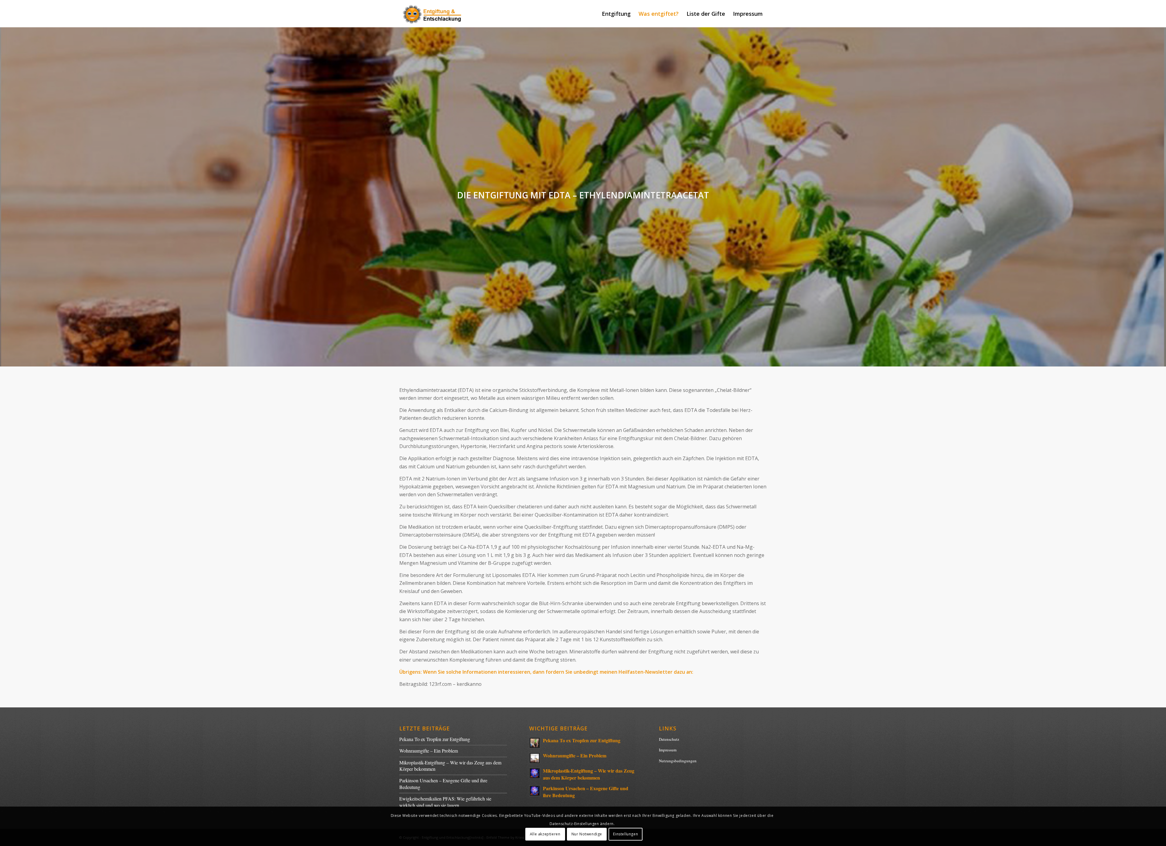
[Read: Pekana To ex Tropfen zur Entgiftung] (534, 742)
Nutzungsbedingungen (678, 760)
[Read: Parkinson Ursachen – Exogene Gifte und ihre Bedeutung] (534, 790)
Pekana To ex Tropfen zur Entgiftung (434, 739)
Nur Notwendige (586, 834)
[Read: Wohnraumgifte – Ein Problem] (534, 758)
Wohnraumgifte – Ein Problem (428, 750)
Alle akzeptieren (545, 834)
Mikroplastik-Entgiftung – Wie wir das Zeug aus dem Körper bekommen (588, 774)
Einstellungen (625, 834)
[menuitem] (616, 13)
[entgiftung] (432, 13)
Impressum (668, 750)
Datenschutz (669, 739)
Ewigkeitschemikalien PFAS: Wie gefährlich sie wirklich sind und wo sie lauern (445, 801)
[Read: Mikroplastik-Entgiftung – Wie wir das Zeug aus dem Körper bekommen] (534, 773)
